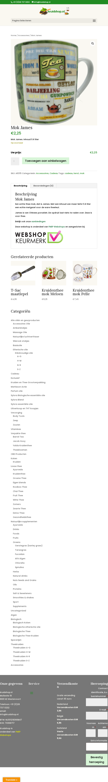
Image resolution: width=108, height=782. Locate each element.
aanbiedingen (38, 221)
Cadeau (54, 173)
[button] (92, 43)
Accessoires (23, 35)
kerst (76, 173)
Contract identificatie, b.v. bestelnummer (99, 692)
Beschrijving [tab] (20, 185)
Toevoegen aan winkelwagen (45, 161)
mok (82, 173)
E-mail (104, 709)
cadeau (69, 173)
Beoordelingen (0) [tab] (43, 185)
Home (13, 35)
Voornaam (91, 725)
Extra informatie (99, 740)
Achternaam (103, 725)
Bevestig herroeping (96, 759)
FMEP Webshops (57, 226)
